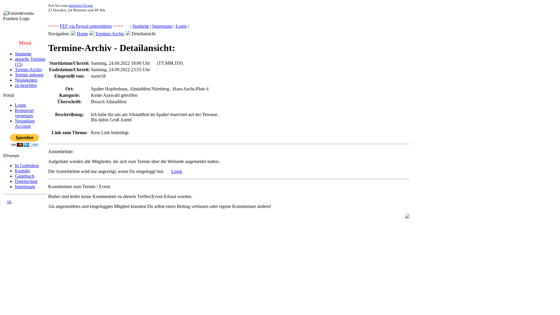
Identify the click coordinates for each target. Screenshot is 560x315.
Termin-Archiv (28, 69)
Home (82, 33)
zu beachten (26, 85)
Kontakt (22, 170)
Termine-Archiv (110, 33)
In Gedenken (27, 165)
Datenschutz (26, 181)
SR (9, 202)
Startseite (140, 26)
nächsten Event (81, 5)
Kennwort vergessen (24, 113)
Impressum (162, 26)
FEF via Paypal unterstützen (86, 26)
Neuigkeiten (26, 80)
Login (181, 26)
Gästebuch (24, 176)
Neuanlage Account (25, 123)
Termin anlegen (29, 74)
